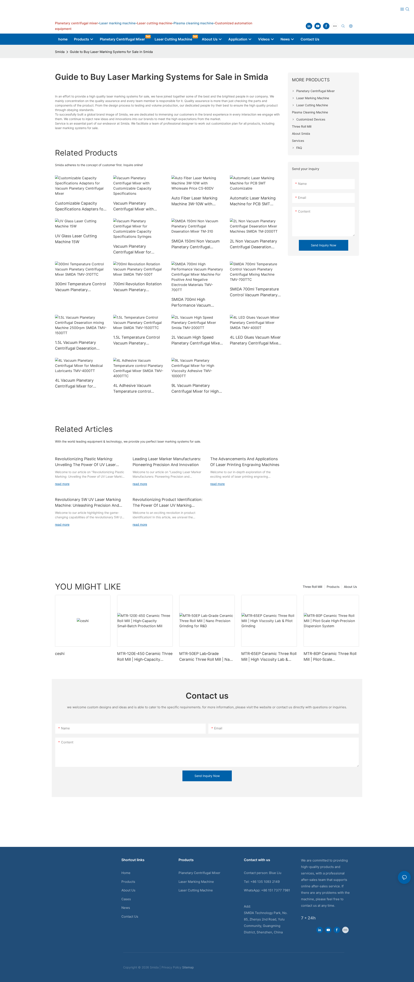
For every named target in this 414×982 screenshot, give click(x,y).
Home (125, 873)
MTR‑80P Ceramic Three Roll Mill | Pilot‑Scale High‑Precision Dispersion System (330, 656)
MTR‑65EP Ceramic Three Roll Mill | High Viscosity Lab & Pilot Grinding (268, 656)
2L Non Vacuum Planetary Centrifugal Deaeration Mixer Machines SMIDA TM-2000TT (255, 244)
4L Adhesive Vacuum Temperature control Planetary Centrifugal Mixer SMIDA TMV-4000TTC (138, 388)
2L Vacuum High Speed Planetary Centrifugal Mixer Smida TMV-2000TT (196, 340)
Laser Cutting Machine (196, 890)
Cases (126, 899)
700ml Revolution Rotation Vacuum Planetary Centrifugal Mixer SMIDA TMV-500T (137, 287)
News (125, 908)
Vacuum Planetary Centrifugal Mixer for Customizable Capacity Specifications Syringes (134, 249)
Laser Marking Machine (196, 882)
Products (333, 586)
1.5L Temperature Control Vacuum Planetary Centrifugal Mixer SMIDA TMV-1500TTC (136, 340)
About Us (350, 586)
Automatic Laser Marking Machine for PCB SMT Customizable (253, 201)
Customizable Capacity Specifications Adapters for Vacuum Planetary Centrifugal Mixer (80, 206)
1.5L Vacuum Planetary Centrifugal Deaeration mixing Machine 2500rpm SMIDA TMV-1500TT (78, 345)
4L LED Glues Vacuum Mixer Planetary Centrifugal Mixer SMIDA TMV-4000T (255, 340)
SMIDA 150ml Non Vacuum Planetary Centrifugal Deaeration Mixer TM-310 (195, 244)
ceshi (59, 653)
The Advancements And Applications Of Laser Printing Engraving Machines (244, 462)
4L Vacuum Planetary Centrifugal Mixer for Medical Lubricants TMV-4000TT (77, 383)
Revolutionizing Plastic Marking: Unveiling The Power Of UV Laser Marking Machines (85, 462)
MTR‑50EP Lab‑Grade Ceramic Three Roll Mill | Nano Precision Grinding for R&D (206, 656)
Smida (59, 52)
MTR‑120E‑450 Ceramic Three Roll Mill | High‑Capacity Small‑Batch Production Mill (144, 656)
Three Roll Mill (312, 586)
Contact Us (129, 916)
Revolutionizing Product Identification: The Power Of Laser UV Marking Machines (167, 502)
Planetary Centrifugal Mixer (199, 873)
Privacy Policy (171, 967)
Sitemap (188, 967)
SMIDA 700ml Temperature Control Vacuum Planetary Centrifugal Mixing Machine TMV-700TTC (255, 292)
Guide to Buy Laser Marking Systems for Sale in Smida (111, 52)
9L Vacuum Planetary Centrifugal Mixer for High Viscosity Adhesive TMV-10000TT (195, 388)
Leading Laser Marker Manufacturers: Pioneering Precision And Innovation (167, 462)
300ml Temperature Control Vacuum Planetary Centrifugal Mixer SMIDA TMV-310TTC (80, 287)
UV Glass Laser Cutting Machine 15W (76, 239)
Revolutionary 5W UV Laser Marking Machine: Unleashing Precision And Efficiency (88, 502)
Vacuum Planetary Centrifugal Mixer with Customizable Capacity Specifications (134, 206)
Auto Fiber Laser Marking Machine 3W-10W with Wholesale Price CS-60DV (194, 201)
